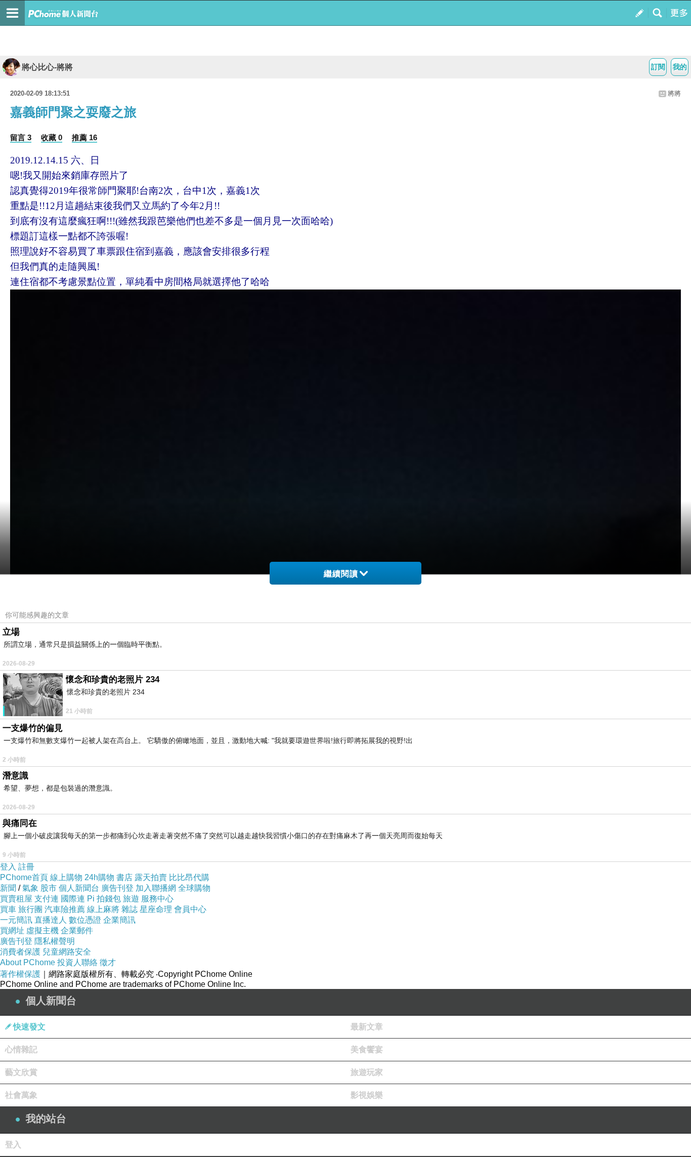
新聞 (8, 888)
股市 (48, 888)
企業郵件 (77, 930)
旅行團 (30, 909)
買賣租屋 (16, 898)
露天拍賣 (151, 877)
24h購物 (99, 877)
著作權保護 (20, 974)
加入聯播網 (156, 888)
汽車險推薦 (65, 909)
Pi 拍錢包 (104, 898)
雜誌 (129, 909)
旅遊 (131, 898)
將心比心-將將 (47, 67)
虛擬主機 (42, 930)
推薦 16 (84, 137)
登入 (8, 866)
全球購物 (194, 888)
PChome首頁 (24, 877)
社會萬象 (21, 1095)
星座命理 (156, 909)
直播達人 (50, 920)
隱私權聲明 (54, 941)
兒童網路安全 (66, 951)
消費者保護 (20, 951)
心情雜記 (21, 1049)
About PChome (27, 962)
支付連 (46, 898)
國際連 (73, 898)
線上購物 (66, 877)
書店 (124, 877)
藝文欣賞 (21, 1072)
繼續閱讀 (341, 573)
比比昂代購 (189, 877)
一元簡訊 (16, 920)
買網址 (12, 930)
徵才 (108, 962)
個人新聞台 (79, 888)
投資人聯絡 (77, 962)
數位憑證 (85, 920)
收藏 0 (51, 137)
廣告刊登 (117, 888)
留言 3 (20, 137)
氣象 (30, 888)
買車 (8, 909)
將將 (674, 93)
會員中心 (190, 909)
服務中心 (157, 898)
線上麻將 (103, 909)
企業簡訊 (119, 920)
